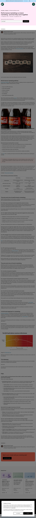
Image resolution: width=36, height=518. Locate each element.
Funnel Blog (2, 10)
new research (31, 302)
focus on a (11, 39)
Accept (28, 513)
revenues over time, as (26, 139)
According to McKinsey (5, 313)
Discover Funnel (7, 458)
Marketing (6, 10)
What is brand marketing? (9, 172)
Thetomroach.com (8, 352)
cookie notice (13, 507)
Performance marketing (5, 82)
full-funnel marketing (19, 48)
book (4, 153)
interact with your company (11, 167)
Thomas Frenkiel (10, 31)
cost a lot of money (15, 250)
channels (15, 97)
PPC (1, 240)
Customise (18, 513)
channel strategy (25, 316)
